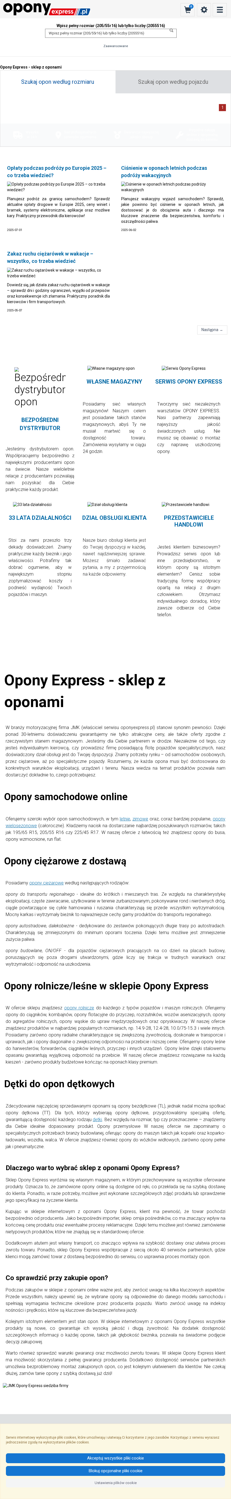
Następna (212, 329)
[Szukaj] (170, 30)
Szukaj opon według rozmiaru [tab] (57, 81)
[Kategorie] (220, 9)
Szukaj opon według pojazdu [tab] (173, 81)
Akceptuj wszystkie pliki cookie (115, 1458)
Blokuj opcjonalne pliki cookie (116, 1470)
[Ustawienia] (204, 9)
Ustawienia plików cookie (116, 1483)
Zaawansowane (115, 46)
